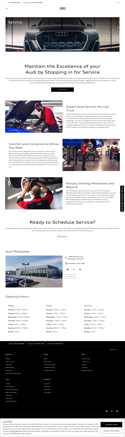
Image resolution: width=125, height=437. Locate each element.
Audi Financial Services (12, 389)
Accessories (9, 395)
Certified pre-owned (49, 367)
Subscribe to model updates (13, 373)
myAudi (8, 383)
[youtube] (80, 269)
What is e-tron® (10, 361)
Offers (45, 358)
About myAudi (9, 386)
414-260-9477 (57, 344)
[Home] (62, 8)
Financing (84, 367)
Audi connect (9, 398)
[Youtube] (117, 411)
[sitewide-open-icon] (118, 2)
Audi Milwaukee (14, 2)
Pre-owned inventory (49, 364)
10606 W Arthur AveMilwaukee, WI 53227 (76, 258)
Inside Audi (9, 370)
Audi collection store (11, 392)
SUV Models (9, 364)
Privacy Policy (47, 392)
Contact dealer (86, 358)
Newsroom (47, 389)
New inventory (48, 361)
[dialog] (62, 427)
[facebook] (67, 269)
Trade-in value (86, 361)
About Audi (47, 386)
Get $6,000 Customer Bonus (122, 199)
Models (8, 358)
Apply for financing (87, 370)
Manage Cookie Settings (111, 431)
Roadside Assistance (11, 401)
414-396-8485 (37, 2)
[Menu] (7, 8)
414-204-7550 (39, 344)
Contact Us (47, 383)
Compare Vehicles (49, 370)
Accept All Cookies (111, 424)
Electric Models (10, 367)
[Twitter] (111, 411)
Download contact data (76, 263)
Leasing (84, 364)
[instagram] (73, 269)
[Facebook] (106, 411)
